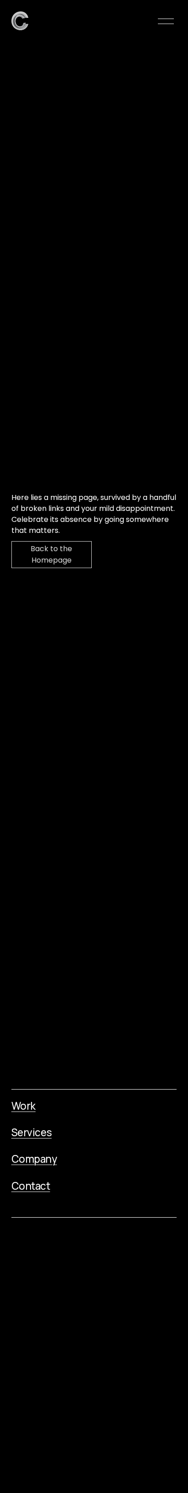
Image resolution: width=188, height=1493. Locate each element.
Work (23, 1106)
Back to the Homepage (51, 554)
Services (31, 1133)
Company (34, 1159)
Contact (30, 1186)
